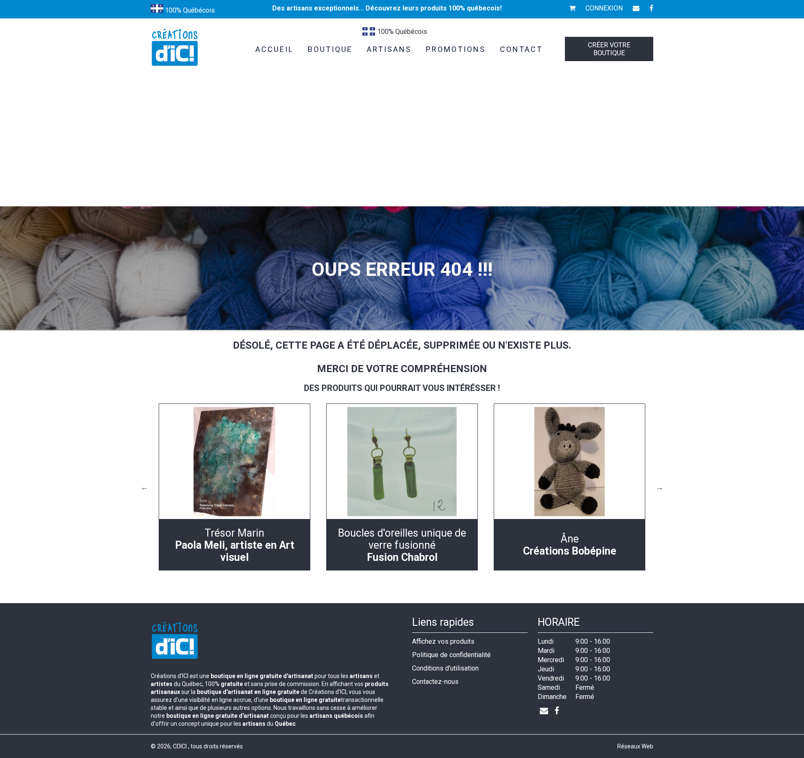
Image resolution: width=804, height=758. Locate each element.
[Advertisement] (402, 143)
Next (659, 487)
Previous (144, 487)
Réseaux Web (635, 746)
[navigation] (234, 486)
